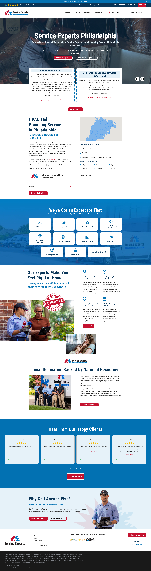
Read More (21, 452)
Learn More (83, 1)
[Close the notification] (146, 1)
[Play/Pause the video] (137, 79)
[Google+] (141, 544)
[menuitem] (8, 568)
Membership (93, 535)
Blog (87, 535)
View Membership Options (85, 58)
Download (60, 100)
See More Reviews (74, 476)
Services (72, 535)
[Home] (16, 12)
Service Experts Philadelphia (88, 5)
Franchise (101, 535)
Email (51, 100)
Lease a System (116, 12)
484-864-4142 (142, 5)
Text (44, 100)
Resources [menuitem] (87, 12)
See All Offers (74, 109)
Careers (122, 4)
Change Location (102, 5)
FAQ (115, 4)
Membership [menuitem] (99, 12)
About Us (87, 326)
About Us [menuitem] (77, 12)
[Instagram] (136, 544)
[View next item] (80, 468)
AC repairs (52, 159)
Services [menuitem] (68, 12)
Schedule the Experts (136, 12)
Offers (131, 4)
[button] (142, 79)
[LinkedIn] (138, 544)
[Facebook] (133, 544)
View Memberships (56, 518)
